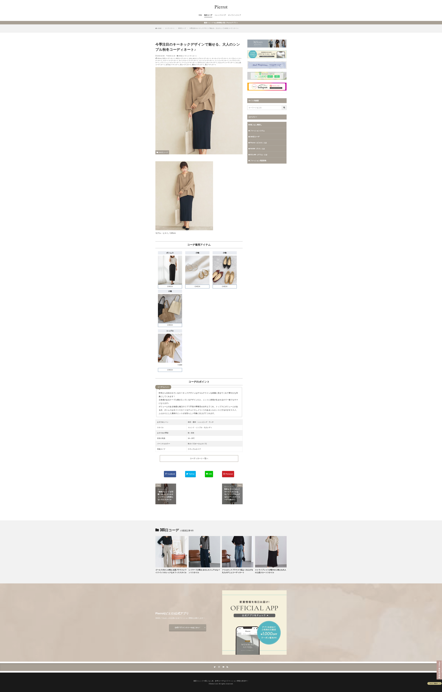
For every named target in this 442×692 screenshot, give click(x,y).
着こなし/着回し (256, 125)
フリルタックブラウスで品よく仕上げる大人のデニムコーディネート (237, 571)
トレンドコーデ (220, 15)
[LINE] (209, 474)
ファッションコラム (257, 131)
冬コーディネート (212, 62)
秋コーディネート (185, 64)
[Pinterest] (228, 474)
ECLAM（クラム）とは (258, 155)
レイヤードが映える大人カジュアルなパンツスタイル (204, 571)
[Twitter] (190, 474)
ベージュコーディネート (189, 62)
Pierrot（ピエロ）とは (258, 143)
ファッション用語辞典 (258, 160)
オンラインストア (234, 15)
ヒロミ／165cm (169, 233)
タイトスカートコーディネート (188, 60)
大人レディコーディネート (226, 62)
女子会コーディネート (173, 64)
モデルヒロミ (202, 62)
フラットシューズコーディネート (170, 62)
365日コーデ (182, 28)
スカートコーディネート (170, 60)
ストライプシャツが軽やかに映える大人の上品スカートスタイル (270, 571)
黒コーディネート (210, 64)
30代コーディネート (168, 58)
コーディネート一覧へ (199, 458)
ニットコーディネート (222, 60)
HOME (159, 28)
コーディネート (170, 28)
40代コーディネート (182, 58)
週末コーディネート (198, 64)
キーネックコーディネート (220, 58)
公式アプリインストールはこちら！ (188, 627)
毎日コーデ (208, 15)
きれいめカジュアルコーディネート (200, 58)
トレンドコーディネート (206, 60)
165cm (159, 58)
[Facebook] (170, 474)
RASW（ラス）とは (257, 149)
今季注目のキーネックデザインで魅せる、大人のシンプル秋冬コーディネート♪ (213, 28)
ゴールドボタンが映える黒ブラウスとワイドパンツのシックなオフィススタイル (170, 571)
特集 (200, 15)
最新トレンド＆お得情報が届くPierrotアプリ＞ (221, 23)
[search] (284, 107)
